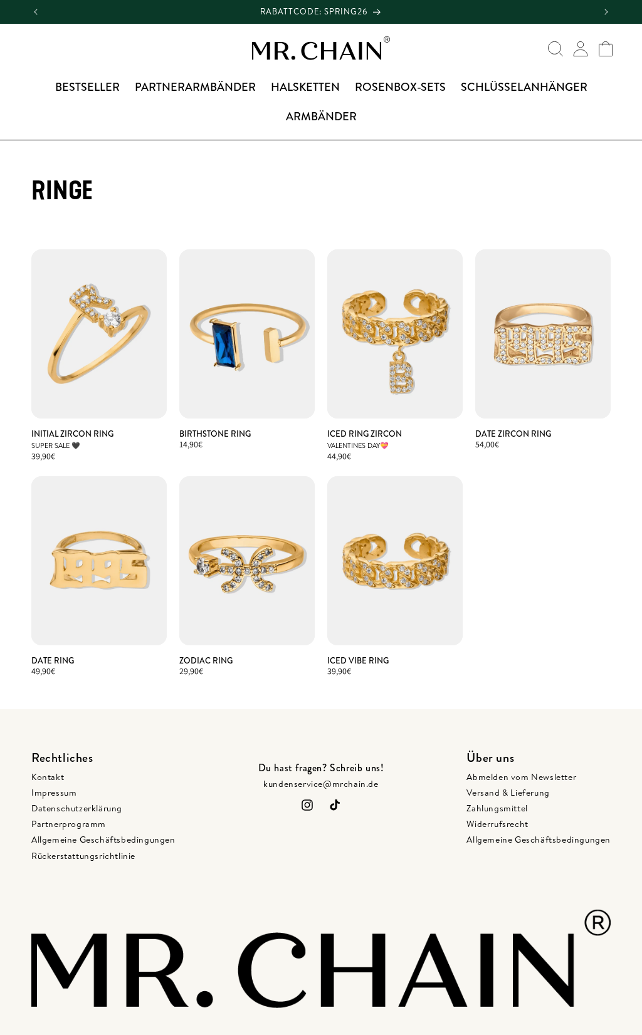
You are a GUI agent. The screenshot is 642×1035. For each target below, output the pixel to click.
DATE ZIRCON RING (513, 434)
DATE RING (52, 661)
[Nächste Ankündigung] (606, 12)
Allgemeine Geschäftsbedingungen (103, 839)
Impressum (53, 792)
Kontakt (47, 777)
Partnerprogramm (68, 824)
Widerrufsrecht (497, 824)
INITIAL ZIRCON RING (72, 434)
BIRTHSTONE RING (215, 434)
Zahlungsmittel (496, 808)
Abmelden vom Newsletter (521, 777)
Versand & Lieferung (507, 792)
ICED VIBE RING (358, 661)
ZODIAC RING (206, 661)
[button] (555, 48)
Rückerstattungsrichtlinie (83, 856)
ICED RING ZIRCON (364, 434)
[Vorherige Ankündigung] (36, 12)
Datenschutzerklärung (76, 808)
